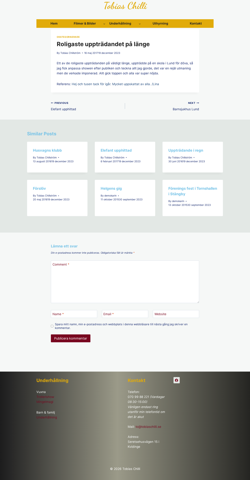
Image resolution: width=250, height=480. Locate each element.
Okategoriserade (68, 37)
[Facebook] (176, 380)
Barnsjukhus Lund (186, 106)
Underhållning (46, 417)
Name (58, 314)
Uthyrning (160, 23)
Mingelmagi (44, 402)
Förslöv (39, 188)
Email (108, 314)
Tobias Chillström (70, 52)
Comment (61, 264)
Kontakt (196, 23)
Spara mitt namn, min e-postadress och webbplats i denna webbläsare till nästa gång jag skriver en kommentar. (121, 326)
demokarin (110, 195)
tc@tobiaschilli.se (148, 427)
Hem (54, 23)
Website (160, 314)
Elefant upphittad (63, 106)
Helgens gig (111, 188)
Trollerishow (45, 397)
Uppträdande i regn (185, 150)
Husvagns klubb (47, 150)
